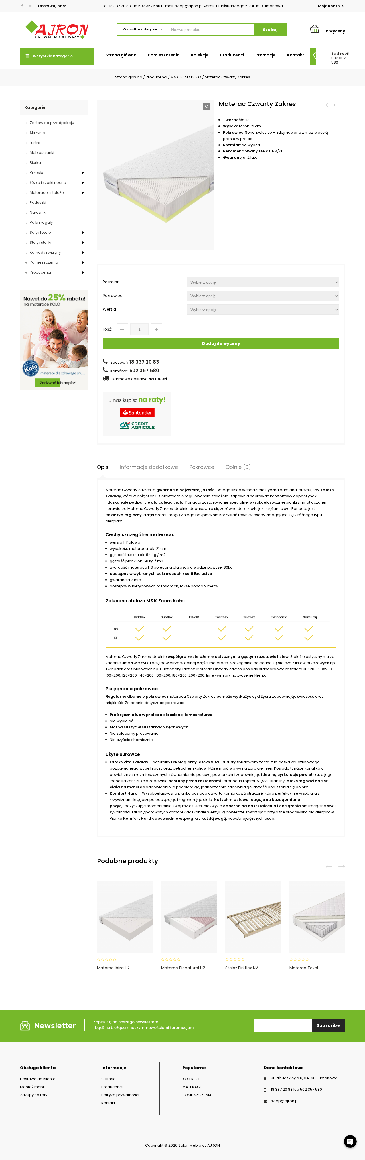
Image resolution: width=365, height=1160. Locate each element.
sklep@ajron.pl (285, 1101)
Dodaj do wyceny (221, 343)
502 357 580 (338, 60)
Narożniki (38, 212)
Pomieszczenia (164, 55)
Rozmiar (111, 282)
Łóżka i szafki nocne (48, 182)
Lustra (35, 142)
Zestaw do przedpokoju (52, 122)
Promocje (266, 55)
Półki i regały (41, 222)
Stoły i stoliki (40, 242)
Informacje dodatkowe (149, 467)
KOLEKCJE (191, 1079)
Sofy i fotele (40, 232)
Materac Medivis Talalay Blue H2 (327, 105)
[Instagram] (30, 6)
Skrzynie (37, 132)
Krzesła (36, 172)
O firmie (108, 1079)
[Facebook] (23, 6)
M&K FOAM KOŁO (186, 77)
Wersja (109, 309)
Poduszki (38, 202)
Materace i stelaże (47, 192)
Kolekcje (200, 55)
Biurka (35, 162)
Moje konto (329, 6)
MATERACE (192, 1087)
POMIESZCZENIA (197, 1095)
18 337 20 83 (144, 362)
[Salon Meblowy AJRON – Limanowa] (57, 30)
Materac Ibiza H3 (334, 105)
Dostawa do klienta (38, 1079)
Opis (102, 467)
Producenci (232, 55)
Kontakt (295, 55)
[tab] (102, 467)
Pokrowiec (113, 295)
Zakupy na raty (33, 1095)
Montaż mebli (32, 1087)
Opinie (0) (238, 467)
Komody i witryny (45, 252)
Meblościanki (42, 152)
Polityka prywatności (120, 1095)
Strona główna (121, 55)
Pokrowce (201, 467)
